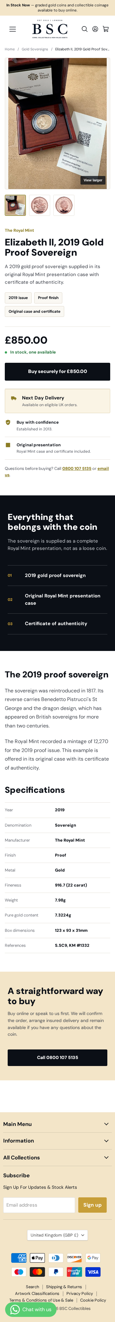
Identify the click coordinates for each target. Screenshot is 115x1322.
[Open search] (84, 29)
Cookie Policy (93, 1300)
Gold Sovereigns (35, 49)
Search (32, 1286)
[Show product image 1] (15, 205)
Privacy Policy (79, 1293)
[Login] (95, 29)
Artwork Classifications (37, 1293)
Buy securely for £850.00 (57, 371)
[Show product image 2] (39, 205)
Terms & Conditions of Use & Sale (41, 1300)
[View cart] (105, 29)
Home (10, 49)
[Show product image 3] (63, 205)
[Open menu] (12, 29)
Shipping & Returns (64, 1286)
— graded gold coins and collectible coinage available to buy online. (57, 8)
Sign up (92, 1204)
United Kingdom (54, 1235)
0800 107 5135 (76, 468)
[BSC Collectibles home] (50, 29)
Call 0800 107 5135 (57, 1057)
